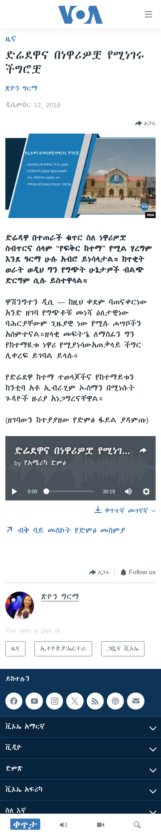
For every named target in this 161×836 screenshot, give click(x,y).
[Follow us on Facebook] (13, 701)
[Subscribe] (135, 701)
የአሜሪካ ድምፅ (45, 463)
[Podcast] (115, 701)
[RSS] (95, 701)
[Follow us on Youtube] (33, 701)
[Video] (100, 825)
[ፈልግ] (137, 825)
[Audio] (63, 825)
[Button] (145, 123)
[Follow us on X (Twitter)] (74, 701)
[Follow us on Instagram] (54, 701)
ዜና (11, 38)
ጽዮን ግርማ (21, 88)
